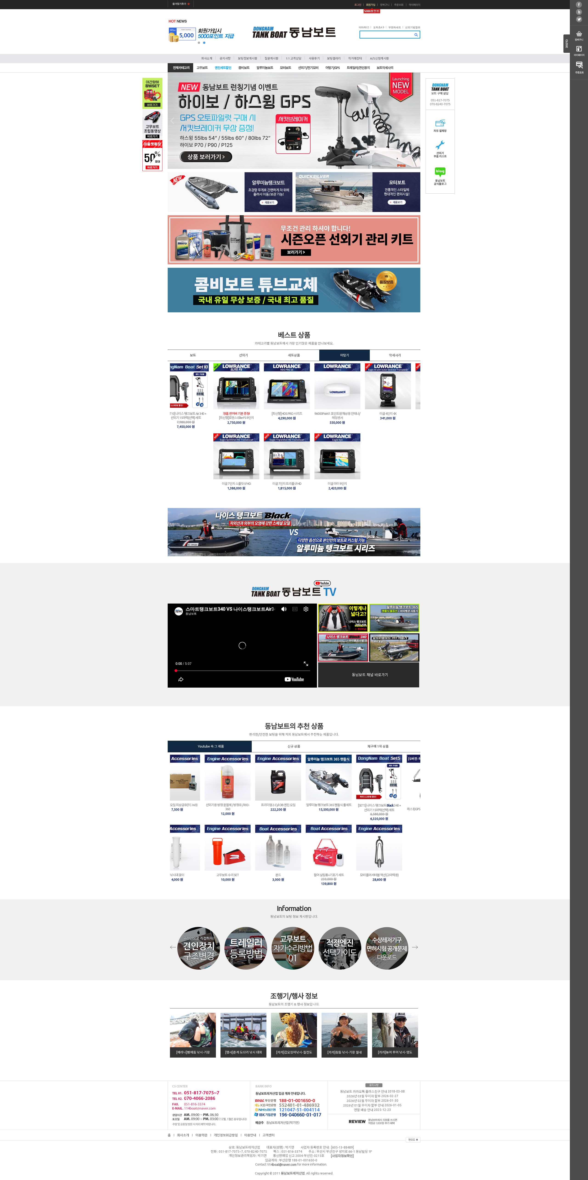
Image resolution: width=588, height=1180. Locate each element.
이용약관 (201, 1135)
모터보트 (285, 68)
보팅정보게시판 (247, 58)
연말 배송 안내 (363, 1110)
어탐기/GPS (332, 68)
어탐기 (344, 355)
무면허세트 (394, 27)
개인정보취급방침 (226, 1135)
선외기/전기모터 (308, 68)
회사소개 (206, 58)
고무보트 (202, 68)
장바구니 (384, 5)
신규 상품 (294, 746)
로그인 (357, 5)
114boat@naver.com (282, 1164)
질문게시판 (271, 58)
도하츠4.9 (378, 27)
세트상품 (294, 355)
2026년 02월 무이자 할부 (364, 1101)
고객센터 (268, 1135)
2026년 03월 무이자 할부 (364, 1096)
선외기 (243, 355)
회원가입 (370, 5)
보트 (193, 355)
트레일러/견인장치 (358, 68)
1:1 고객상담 (293, 58)
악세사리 (395, 355)
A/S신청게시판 (379, 58)
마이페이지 (414, 5)
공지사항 (225, 58)
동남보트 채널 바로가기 (368, 675)
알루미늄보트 (265, 68)
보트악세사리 (385, 68)
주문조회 (398, 5)
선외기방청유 (412, 27)
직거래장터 (355, 58)
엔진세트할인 (223, 68)
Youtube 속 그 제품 (210, 746)
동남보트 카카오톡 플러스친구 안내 (363, 1091)
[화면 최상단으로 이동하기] (413, 1139)
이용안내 (250, 1135)
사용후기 (314, 58)
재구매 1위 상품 (378, 746)
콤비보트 (243, 68)
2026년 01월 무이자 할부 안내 (363, 1105)
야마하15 (364, 27)
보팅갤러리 (334, 58)
